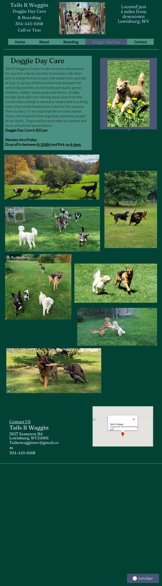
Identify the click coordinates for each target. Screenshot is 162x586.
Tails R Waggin (29, 5)
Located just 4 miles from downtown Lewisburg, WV (133, 14)
